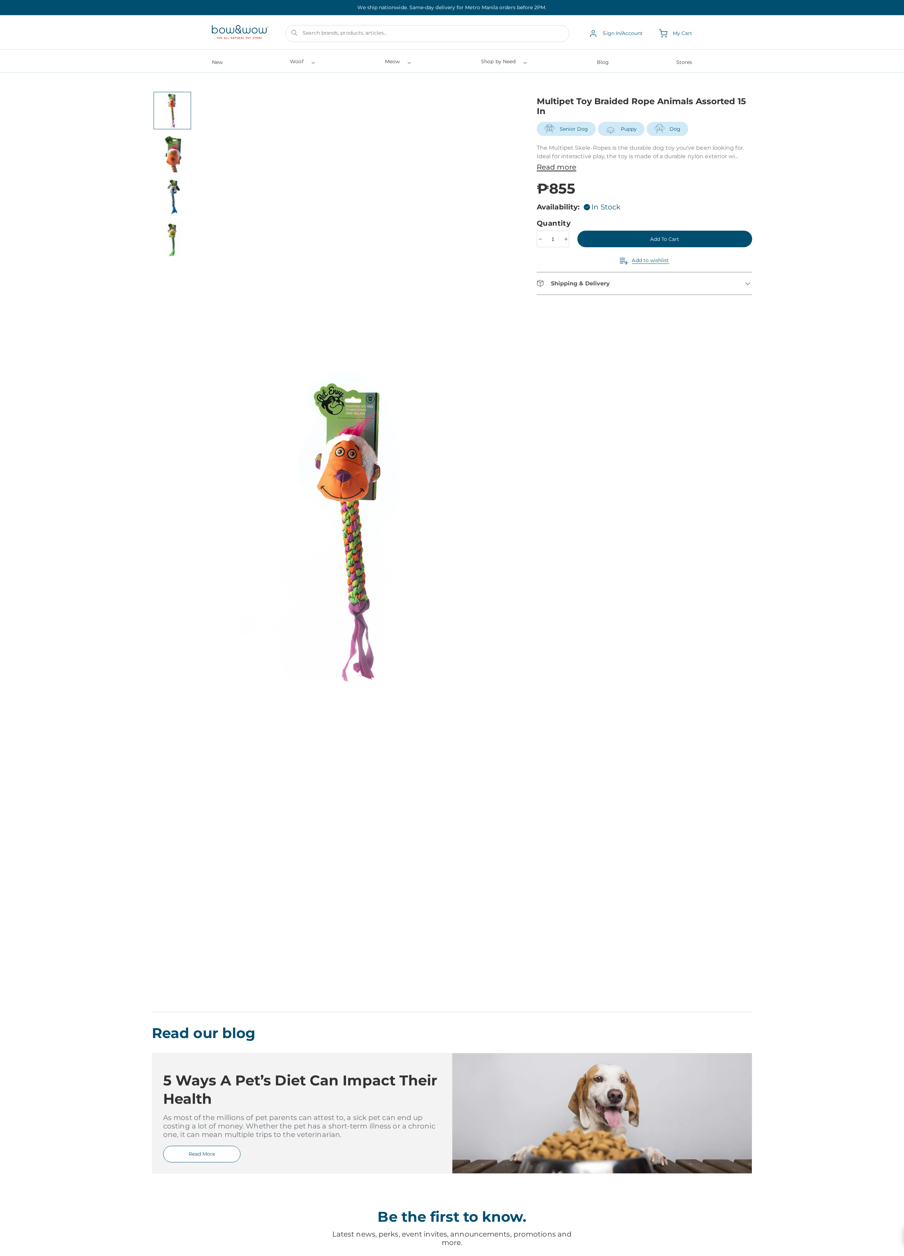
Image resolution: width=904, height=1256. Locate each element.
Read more (556, 167)
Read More (202, 1154)
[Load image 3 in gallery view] (172, 196)
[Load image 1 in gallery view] (172, 110)
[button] (301, 63)
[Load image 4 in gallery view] (172, 240)
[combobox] (427, 33)
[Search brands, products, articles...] (294, 33)
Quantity (555, 223)
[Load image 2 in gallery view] (172, 153)
